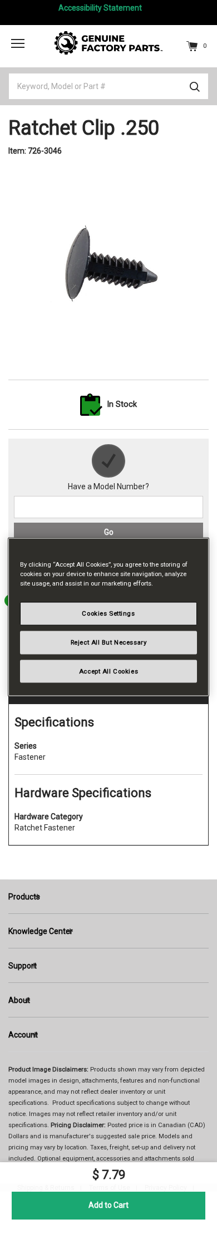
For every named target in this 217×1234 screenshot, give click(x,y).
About (19, 1000)
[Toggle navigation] (18, 43)
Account (23, 1034)
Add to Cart (108, 1205)
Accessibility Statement (100, 7)
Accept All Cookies (108, 671)
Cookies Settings (108, 613)
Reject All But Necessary (109, 642)
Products (24, 896)
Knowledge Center (40, 931)
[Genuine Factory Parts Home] (109, 42)
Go (109, 532)
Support (22, 965)
